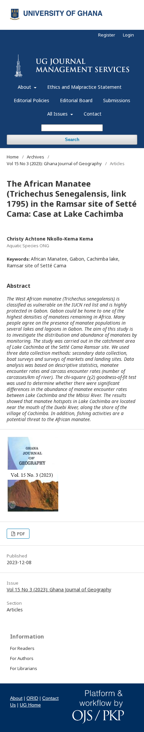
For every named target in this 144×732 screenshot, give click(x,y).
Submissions (116, 100)
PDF (20, 534)
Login (128, 35)
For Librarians (23, 668)
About (25, 87)
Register (106, 35)
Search (72, 139)
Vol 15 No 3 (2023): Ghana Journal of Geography (54, 163)
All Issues (58, 114)
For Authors (21, 658)
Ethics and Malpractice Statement (84, 87)
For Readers (22, 648)
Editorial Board (76, 100)
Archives (35, 157)
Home (13, 157)
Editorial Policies (31, 100)
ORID (32, 698)
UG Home (30, 705)
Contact (92, 114)
